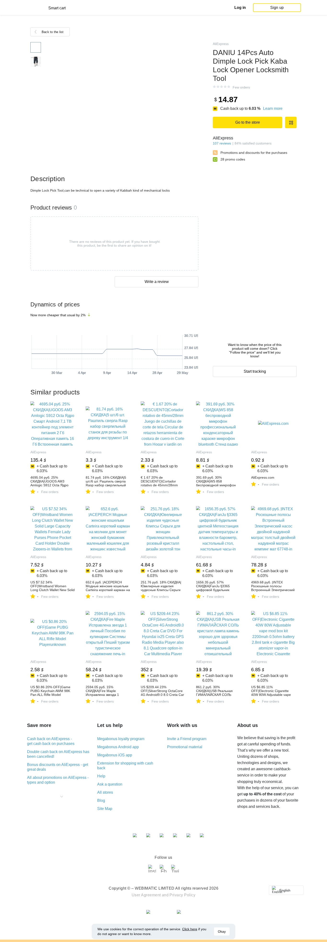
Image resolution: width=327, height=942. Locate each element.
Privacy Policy (182, 895)
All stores (105, 792)
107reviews (222, 143)
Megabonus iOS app (114, 755)
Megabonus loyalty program (120, 739)
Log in (240, 8)
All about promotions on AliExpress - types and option (58, 780)
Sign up (277, 8)
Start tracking (255, 371)
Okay (222, 931)
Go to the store (247, 122)
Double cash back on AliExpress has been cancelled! (58, 754)
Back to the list (53, 32)
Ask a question (109, 784)
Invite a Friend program (186, 739)
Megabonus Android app (118, 747)
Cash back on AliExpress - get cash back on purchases (50, 741)
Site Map (104, 809)
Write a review (157, 282)
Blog (101, 800)
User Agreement (146, 895)
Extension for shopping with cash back (125, 765)
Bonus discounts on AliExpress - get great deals (57, 767)
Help (101, 776)
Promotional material (184, 747)
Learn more (272, 108)
